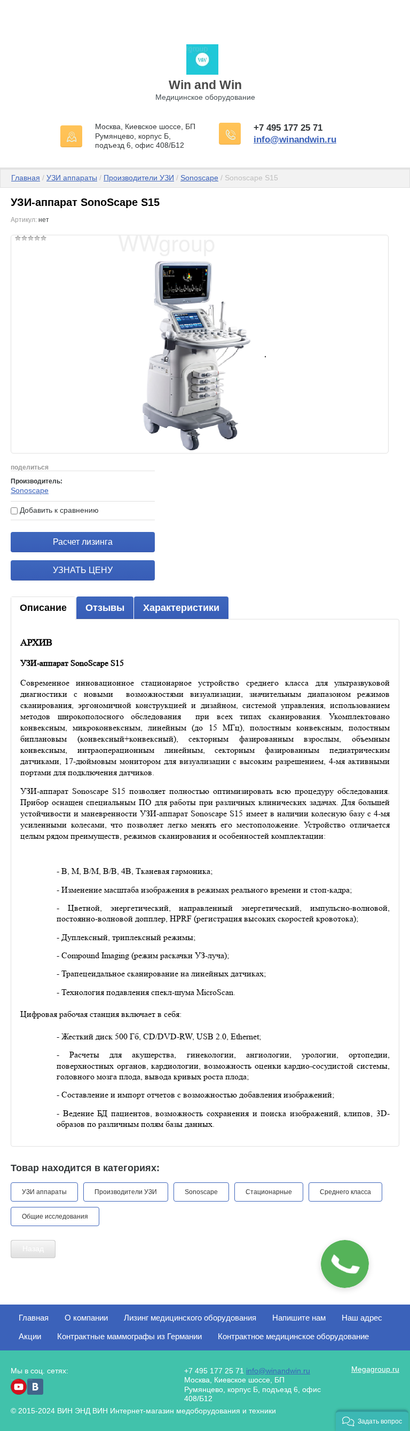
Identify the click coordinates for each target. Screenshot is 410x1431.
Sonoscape (199, 177)
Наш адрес (362, 1317)
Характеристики (181, 607)
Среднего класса (345, 1192)
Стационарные (269, 1192)
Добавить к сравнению (58, 510)
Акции (30, 1336)
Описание (43, 607)
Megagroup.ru (375, 1369)
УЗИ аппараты (71, 177)
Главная (25, 177)
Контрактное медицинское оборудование (293, 1336)
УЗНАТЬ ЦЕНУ (83, 570)
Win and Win (205, 85)
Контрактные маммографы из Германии (129, 1336)
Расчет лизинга (83, 541)
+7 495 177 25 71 (288, 128)
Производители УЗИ (139, 177)
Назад (33, 1248)
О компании (86, 1317)
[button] (372, 1420)
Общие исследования (55, 1216)
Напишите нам (299, 1317)
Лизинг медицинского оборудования (190, 1317)
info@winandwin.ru (295, 139)
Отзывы (104, 607)
